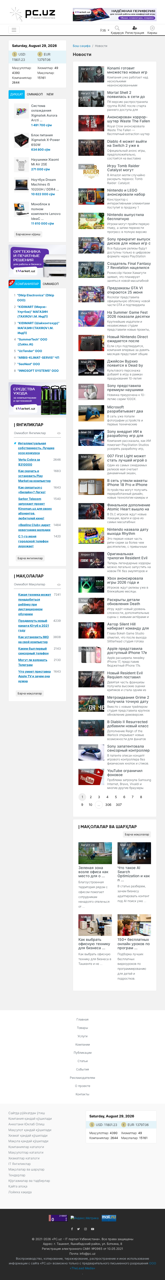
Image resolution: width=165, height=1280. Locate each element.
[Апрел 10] (91, 535)
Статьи (83, 1061)
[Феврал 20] (91, 703)
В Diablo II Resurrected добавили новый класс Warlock (128, 726)
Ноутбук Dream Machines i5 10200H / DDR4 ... (45, 184)
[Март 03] (91, 654)
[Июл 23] (91, 196)
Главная (82, 1019)
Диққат (16, 94)
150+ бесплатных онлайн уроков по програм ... (134, 943)
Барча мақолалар (137, 834)
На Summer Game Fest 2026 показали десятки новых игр (128, 316)
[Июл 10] (91, 220)
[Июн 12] (91, 318)
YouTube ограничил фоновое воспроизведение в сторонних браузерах (127, 777)
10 (90, 805)
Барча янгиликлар (30, 558)
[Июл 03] (91, 245)
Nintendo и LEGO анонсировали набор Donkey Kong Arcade (126, 194)
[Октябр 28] (134, 924)
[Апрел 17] (91, 511)
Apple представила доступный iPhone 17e (127, 650)
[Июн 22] (91, 269)
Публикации (83, 1052)
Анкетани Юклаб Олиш (26, 1124)
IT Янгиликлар (19, 1164)
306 (108, 805)
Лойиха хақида (20, 1192)
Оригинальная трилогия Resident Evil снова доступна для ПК (128, 558)
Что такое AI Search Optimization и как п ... (134, 874)
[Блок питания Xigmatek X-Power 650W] (21, 140)
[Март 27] (91, 584)
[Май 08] (91, 437)
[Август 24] (95, 853)
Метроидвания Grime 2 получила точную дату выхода (128, 701)
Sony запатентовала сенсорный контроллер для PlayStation (128, 750)
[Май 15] (91, 413)
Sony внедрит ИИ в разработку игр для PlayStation (125, 435)
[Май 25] (91, 367)
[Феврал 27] (91, 678)
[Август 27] (91, 74)
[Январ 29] (91, 776)
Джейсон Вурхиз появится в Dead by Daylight (125, 365)
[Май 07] (134, 853)
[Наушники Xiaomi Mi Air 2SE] (21, 164)
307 (119, 805)
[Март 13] (91, 630)
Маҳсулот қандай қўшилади (29, 1130)
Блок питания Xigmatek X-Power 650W (45, 140)
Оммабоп (35, 94)
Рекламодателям (82, 1077)
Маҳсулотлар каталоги (25, 1152)
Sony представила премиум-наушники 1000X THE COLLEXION (128, 390)
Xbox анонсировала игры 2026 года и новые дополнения (125, 582)
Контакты (82, 1094)
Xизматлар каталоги (24, 1158)
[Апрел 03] (91, 560)
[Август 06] (91, 147)
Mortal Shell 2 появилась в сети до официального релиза (127, 96)
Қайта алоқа (17, 1186)
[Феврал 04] (91, 752)
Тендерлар (16, 1175)
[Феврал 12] (91, 728)
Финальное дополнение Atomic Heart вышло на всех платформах (128, 509)
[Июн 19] (91, 294)
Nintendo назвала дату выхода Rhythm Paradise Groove (127, 533)
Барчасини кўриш (28, 234)
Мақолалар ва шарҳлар (26, 1169)
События (82, 1069)
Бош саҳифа (81, 46)
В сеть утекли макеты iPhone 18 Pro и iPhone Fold (127, 484)
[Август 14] (91, 123)
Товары (82, 1028)
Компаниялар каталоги (26, 1147)
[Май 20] (91, 391)
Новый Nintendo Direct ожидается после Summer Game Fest (127, 341)
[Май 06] (95, 924)
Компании (82, 1044)
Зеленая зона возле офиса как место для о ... (93, 872)
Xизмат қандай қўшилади (27, 1135)
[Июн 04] (91, 343)
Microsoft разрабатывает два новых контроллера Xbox (125, 413)
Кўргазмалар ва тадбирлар (29, 1181)
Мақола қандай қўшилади (28, 1141)
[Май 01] (91, 462)
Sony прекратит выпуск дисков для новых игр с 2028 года (129, 243)
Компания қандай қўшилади (30, 1119)
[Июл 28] (91, 172)
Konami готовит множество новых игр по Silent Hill (127, 72)
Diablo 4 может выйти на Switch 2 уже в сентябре (127, 145)
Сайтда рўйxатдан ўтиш (26, 1113)
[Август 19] (91, 98)
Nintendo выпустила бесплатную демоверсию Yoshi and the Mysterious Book (128, 221)
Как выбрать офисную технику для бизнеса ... (94, 943)
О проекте (82, 1086)
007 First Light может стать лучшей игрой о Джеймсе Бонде (127, 460)
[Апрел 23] (91, 486)
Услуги (82, 1036)
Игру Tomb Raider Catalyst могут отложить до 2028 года (128, 170)
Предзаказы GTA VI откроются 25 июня (125, 290)
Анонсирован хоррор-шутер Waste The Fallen (128, 119)
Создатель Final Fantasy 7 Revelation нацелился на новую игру (129, 267)
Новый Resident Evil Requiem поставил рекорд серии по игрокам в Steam (125, 679)
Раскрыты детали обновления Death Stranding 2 (123, 604)
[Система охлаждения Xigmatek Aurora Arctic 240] (21, 110)
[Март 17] (91, 605)
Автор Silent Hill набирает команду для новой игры (128, 628)
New (50, 94)
